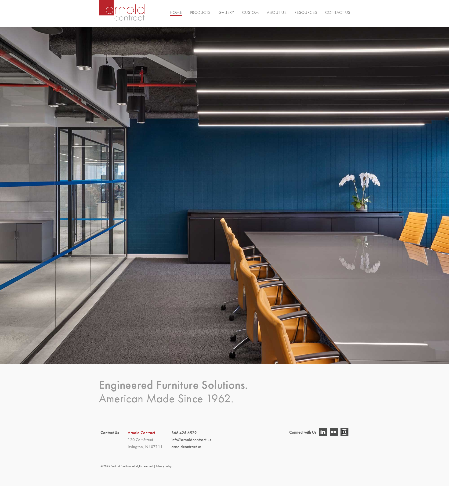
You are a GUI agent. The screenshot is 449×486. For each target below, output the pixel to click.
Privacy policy (164, 466)
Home (176, 12)
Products (200, 12)
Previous (12, 188)
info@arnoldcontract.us (191, 439)
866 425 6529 (184, 432)
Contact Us (337, 12)
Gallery (226, 12)
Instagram (344, 432)
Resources (305, 12)
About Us (276, 12)
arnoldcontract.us (186, 446)
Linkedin (323, 432)
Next (436, 188)
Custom (250, 12)
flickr (334, 432)
